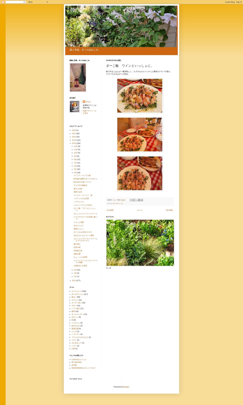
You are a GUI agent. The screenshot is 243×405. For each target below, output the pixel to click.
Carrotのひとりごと (79, 359)
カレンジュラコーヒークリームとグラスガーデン (85, 240)
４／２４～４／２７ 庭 (84, 195)
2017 (74, 134)
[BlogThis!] (133, 200)
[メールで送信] (131, 200)
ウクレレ (75, 300)
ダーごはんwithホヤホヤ (83, 232)
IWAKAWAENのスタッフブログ (83, 368)
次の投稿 (110, 210)
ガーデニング (77, 291)
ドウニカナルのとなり (80, 337)
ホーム (139, 210)
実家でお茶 (78, 192)
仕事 (73, 349)
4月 (75, 173)
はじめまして (77, 343)
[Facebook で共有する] (139, 200)
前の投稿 (169, 210)
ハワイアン (76, 334)
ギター (74, 306)
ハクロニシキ (79, 202)
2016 (74, 137)
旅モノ (74, 297)
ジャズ (74, 331)
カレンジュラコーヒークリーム (85, 214)
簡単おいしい (79, 229)
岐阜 (73, 311)
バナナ (74, 346)
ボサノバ (75, 317)
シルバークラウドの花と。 (84, 205)
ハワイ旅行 (76, 309)
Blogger (126, 387)
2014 (74, 143)
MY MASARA (77, 362)
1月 (75, 276)
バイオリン (76, 323)
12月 (76, 146)
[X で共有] (136, 200)
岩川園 (74, 365)
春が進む (77, 244)
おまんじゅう (79, 225)
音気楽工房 (78, 251)
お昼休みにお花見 (80, 266)
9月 (75, 156)
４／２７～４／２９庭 (82, 175)
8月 (75, 159)
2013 (74, 281)
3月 (75, 270)
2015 (74, 140)
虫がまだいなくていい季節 (84, 235)
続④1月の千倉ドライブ (82, 182)
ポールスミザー (77, 314)
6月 (75, 166)
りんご (88, 102)
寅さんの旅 (78, 189)
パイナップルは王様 (81, 198)
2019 (74, 130)
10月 (76, 153)
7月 (75, 163)
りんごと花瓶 (79, 222)
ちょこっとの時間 (80, 257)
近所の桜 (77, 247)
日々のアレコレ (118, 203)
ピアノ (74, 340)
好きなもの (76, 326)
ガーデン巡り (77, 303)
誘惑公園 (77, 254)
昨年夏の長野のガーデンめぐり (85, 179)
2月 (75, 273)
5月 (75, 169)
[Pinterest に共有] (141, 200)
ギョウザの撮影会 (80, 185)
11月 (76, 150)
